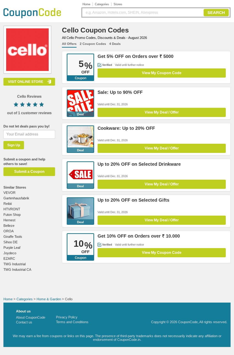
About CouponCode (30, 317)
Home (86, 4)
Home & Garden (49, 299)
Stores (118, 4)
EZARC (9, 258)
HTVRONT (11, 209)
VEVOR (9, 193)
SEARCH (216, 12)
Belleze (8, 226)
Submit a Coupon (29, 171)
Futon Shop (12, 215)
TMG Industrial (14, 264)
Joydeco (9, 253)
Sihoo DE (10, 242)
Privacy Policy (66, 317)
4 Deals (115, 44)
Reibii (7, 204)
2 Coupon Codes (93, 44)
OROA (8, 231)
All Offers (69, 44)
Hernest (9, 220)
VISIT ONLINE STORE (25, 82)
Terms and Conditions (72, 322)
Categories (102, 4)
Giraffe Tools (12, 236)
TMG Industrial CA (17, 269)
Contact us (24, 322)
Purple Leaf (11, 247)
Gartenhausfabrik (16, 198)
